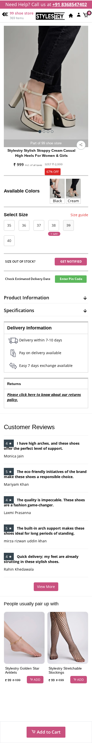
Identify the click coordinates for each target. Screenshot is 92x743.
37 (39, 225)
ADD (36, 679)
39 (68, 225)
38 (54, 225)
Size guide (79, 214)
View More (46, 586)
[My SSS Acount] (78, 14)
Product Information (26, 297)
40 (9, 240)
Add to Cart (48, 732)
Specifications (19, 310)
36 (24, 225)
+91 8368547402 (69, 4)
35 (9, 225)
